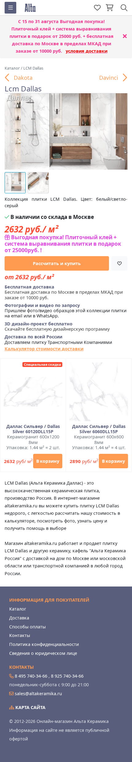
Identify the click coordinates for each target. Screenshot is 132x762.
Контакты (19, 635)
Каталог (17, 609)
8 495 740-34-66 (31, 676)
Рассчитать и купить (57, 263)
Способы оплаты (27, 627)
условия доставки (86, 51)
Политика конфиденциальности (44, 644)
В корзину (47, 461)
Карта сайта (29, 707)
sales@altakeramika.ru (38, 693)
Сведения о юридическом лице (43, 653)
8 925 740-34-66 (67, 676)
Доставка (19, 618)
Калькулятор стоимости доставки (44, 348)
